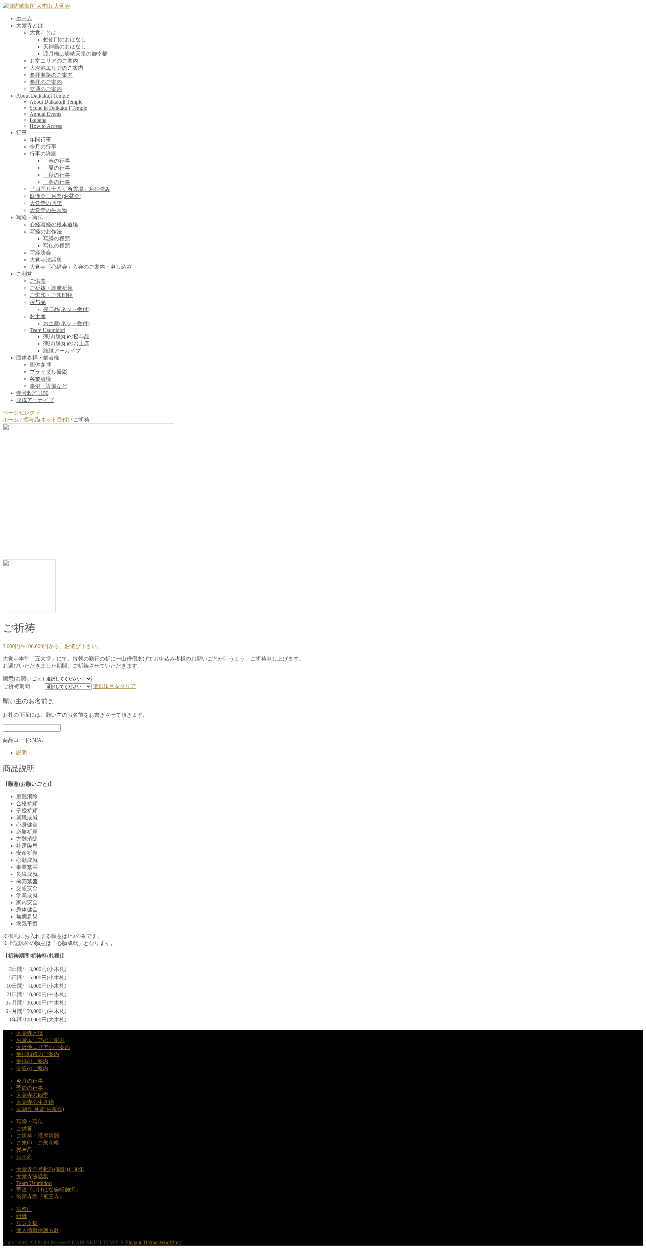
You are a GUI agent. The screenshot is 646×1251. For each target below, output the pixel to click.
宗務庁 (24, 1209)
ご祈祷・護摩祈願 (51, 288)
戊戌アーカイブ (35, 400)
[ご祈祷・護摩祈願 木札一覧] (29, 610)
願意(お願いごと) (23, 678)
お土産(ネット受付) (66, 323)
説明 (21, 752)
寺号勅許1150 (32, 393)
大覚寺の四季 (46, 203)
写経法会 (40, 253)
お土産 (38, 316)
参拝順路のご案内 (51, 75)
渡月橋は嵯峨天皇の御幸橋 (75, 54)
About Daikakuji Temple (56, 102)
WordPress (170, 1242)
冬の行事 (56, 182)
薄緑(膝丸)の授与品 (66, 336)
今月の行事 (43, 146)
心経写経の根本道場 (54, 224)
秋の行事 (56, 175)
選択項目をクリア (114, 686)
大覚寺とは (43, 32)
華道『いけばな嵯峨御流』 (48, 1189)
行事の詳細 (43, 154)
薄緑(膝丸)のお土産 (66, 343)
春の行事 (56, 161)
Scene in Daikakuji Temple (58, 108)
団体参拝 (40, 365)
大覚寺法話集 (46, 260)
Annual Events (45, 114)
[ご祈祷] (88, 556)
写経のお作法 (46, 231)
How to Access (46, 126)
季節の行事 (29, 1088)
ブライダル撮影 (48, 372)
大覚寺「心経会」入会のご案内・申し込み (81, 267)
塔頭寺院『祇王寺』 (40, 1196)
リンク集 (27, 1223)
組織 (21, 1216)
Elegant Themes (142, 1242)
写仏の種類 (56, 245)
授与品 (38, 302)
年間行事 (40, 139)
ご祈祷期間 (16, 686)
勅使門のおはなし (64, 39)
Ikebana (38, 120)
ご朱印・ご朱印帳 (51, 295)
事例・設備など (48, 386)
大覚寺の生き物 (48, 210)
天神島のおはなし (64, 46)
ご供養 (38, 281)
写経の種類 (56, 238)
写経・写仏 (29, 1121)
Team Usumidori (47, 330)
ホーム (24, 18)
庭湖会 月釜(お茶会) (55, 196)
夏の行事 (56, 168)
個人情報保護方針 (37, 1230)
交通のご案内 (46, 89)
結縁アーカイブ (62, 350)
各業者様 (40, 379)
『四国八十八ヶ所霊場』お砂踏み (70, 189)
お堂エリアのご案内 (54, 61)
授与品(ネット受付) (66, 309)
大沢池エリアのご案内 (56, 68)
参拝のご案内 (46, 82)
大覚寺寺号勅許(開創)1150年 (50, 1169)
